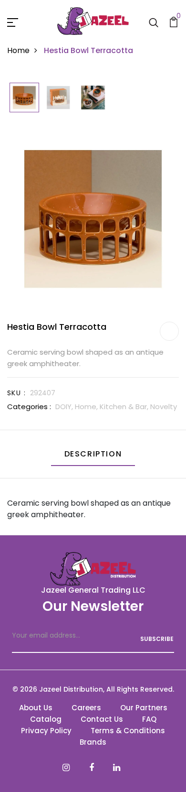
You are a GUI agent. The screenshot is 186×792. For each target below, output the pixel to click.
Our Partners (143, 708)
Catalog (46, 719)
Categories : (29, 406)
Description (93, 453)
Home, (87, 406)
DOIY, (65, 406)
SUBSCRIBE (157, 639)
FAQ (149, 719)
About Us (35, 708)
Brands (93, 742)
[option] (24, 98)
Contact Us (102, 719)
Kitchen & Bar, (125, 406)
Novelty (163, 406)
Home (18, 50)
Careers (86, 708)
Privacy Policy (46, 731)
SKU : (16, 393)
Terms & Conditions (128, 731)
